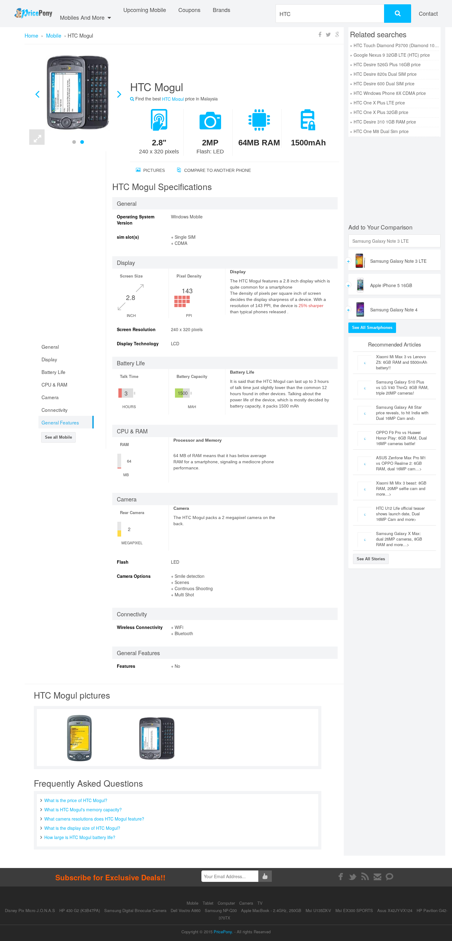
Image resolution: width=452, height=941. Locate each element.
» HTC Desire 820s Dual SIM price (383, 74)
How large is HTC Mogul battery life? (79, 837)
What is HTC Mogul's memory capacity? (83, 809)
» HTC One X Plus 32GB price (379, 112)
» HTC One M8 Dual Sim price (379, 131)
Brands (221, 10)
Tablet (209, 903)
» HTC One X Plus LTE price (377, 102)
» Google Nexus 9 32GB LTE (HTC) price (390, 55)
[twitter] (352, 876)
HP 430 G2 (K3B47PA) (79, 910)
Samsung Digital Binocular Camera (135, 910)
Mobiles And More (83, 17)
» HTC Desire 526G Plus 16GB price (385, 64)
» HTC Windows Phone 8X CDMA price (388, 93)
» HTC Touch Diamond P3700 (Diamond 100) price (394, 45)
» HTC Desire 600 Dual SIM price (382, 83)
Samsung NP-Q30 (221, 910)
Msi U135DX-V (318, 910)
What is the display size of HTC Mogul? (82, 828)
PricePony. (223, 932)
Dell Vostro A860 (185, 910)
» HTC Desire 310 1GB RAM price (383, 122)
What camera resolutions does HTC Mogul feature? (94, 819)
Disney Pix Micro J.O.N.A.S (30, 910)
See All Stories (371, 559)
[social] (389, 876)
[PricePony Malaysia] (33, 13)
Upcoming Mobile (144, 10)
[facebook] (340, 876)
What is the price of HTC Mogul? (75, 800)
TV (260, 903)
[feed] (365, 876)
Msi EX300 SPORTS (354, 910)
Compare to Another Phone (217, 170)
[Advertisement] (227, 65)
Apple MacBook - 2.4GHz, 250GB (271, 910)
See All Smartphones (372, 327)
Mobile (193, 903)
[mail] (377, 876)
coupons (189, 10)
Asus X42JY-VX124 (394, 910)
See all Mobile (58, 437)
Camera (246, 903)
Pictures (153, 170)
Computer (227, 903)
